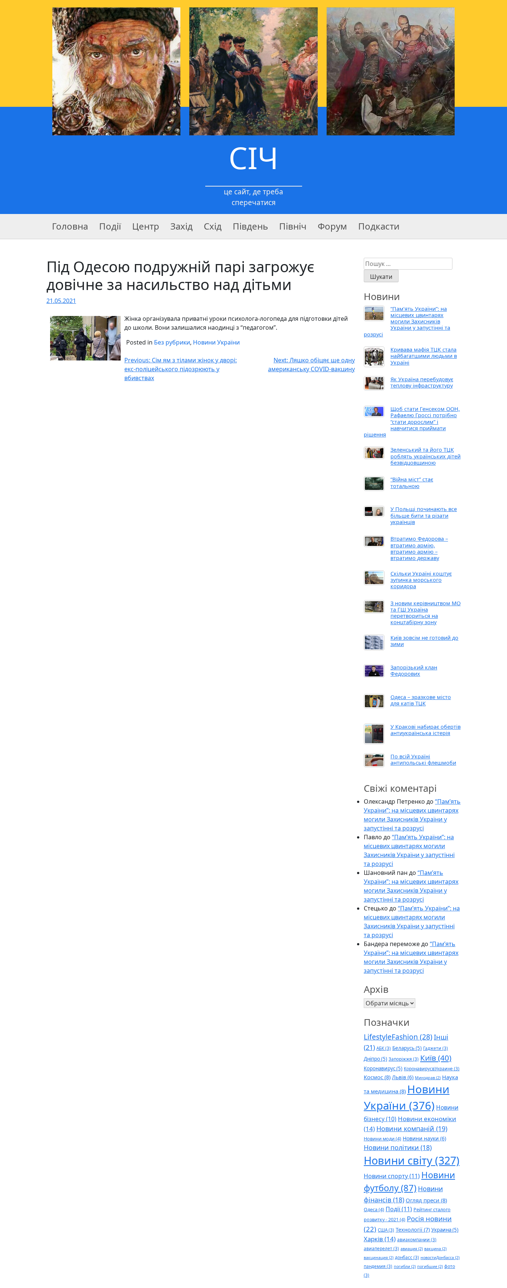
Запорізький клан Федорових (413, 670)
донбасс (407, 1257)
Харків (380, 1239)
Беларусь (407, 1048)
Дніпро (375, 1058)
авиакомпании (416, 1239)
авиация (411, 1248)
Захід (181, 226)
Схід (213, 226)
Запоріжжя (404, 1059)
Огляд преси (426, 1200)
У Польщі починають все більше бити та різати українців (423, 515)
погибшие (430, 1266)
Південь (250, 226)
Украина (444, 1229)
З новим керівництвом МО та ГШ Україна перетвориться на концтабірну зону (425, 613)
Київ (435, 1058)
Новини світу (411, 1160)
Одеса (374, 1209)
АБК (383, 1048)
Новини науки (424, 1138)
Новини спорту (392, 1176)
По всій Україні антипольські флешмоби (423, 759)
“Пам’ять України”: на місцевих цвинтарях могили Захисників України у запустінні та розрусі (407, 321)
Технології (413, 1229)
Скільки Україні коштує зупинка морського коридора (421, 580)
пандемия (378, 1266)
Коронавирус (383, 1068)
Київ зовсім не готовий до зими (424, 641)
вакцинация (378, 1257)
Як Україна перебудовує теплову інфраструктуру (421, 382)
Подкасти (378, 226)
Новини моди (382, 1139)
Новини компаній (411, 1128)
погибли (405, 1266)
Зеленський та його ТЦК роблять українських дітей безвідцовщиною (425, 456)
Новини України (216, 342)
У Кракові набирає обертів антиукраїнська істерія (425, 730)
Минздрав (428, 1077)
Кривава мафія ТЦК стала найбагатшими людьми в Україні (423, 356)
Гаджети (435, 1048)
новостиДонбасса (440, 1257)
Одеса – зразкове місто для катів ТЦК (420, 700)
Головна (70, 226)
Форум (332, 226)
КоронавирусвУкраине (431, 1068)
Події (110, 226)
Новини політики (398, 1147)
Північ (293, 226)
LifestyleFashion (398, 1037)
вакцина (435, 1248)
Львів (402, 1077)
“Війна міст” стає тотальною (411, 482)
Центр (145, 226)
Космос (377, 1077)
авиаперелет (381, 1248)
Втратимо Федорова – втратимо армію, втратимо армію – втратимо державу (419, 548)
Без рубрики (172, 342)
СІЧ (253, 157)
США (386, 1230)
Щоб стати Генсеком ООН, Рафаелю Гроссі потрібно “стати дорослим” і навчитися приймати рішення (412, 421)
